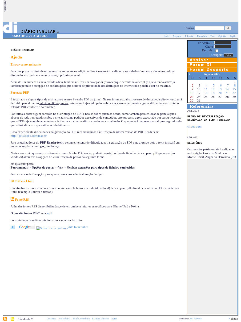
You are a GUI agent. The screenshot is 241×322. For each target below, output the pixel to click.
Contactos (51, 319)
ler (233, 157)
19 (213, 93)
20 (220, 93)
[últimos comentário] (12, 320)
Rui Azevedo (196, 319)
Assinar (199, 60)
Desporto (177, 36)
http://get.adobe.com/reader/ (29, 135)
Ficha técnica (64, 319)
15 (234, 89)
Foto (212, 36)
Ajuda (114, 319)
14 (227, 89)
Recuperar (216, 55)
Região (233, 36)
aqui (49, 213)
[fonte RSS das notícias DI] (5, 320)
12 (213, 89)
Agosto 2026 (212, 74)
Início (166, 36)
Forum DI (201, 65)
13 (220, 89)
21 (227, 93)
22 (234, 93)
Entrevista (202, 36)
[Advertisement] (152, 11)
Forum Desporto (209, 69)
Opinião (222, 36)
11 (206, 89)
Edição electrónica (81, 319)
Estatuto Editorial (100, 319)
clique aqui (194, 126)
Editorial (189, 36)
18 (206, 93)
